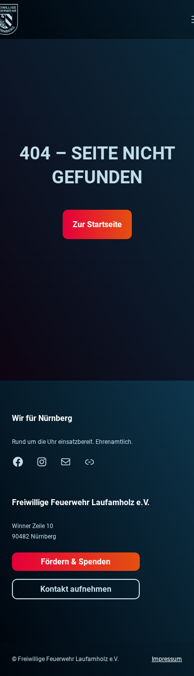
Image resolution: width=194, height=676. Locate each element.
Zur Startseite (97, 224)
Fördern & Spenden (75, 561)
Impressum (167, 659)
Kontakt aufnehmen (75, 589)
